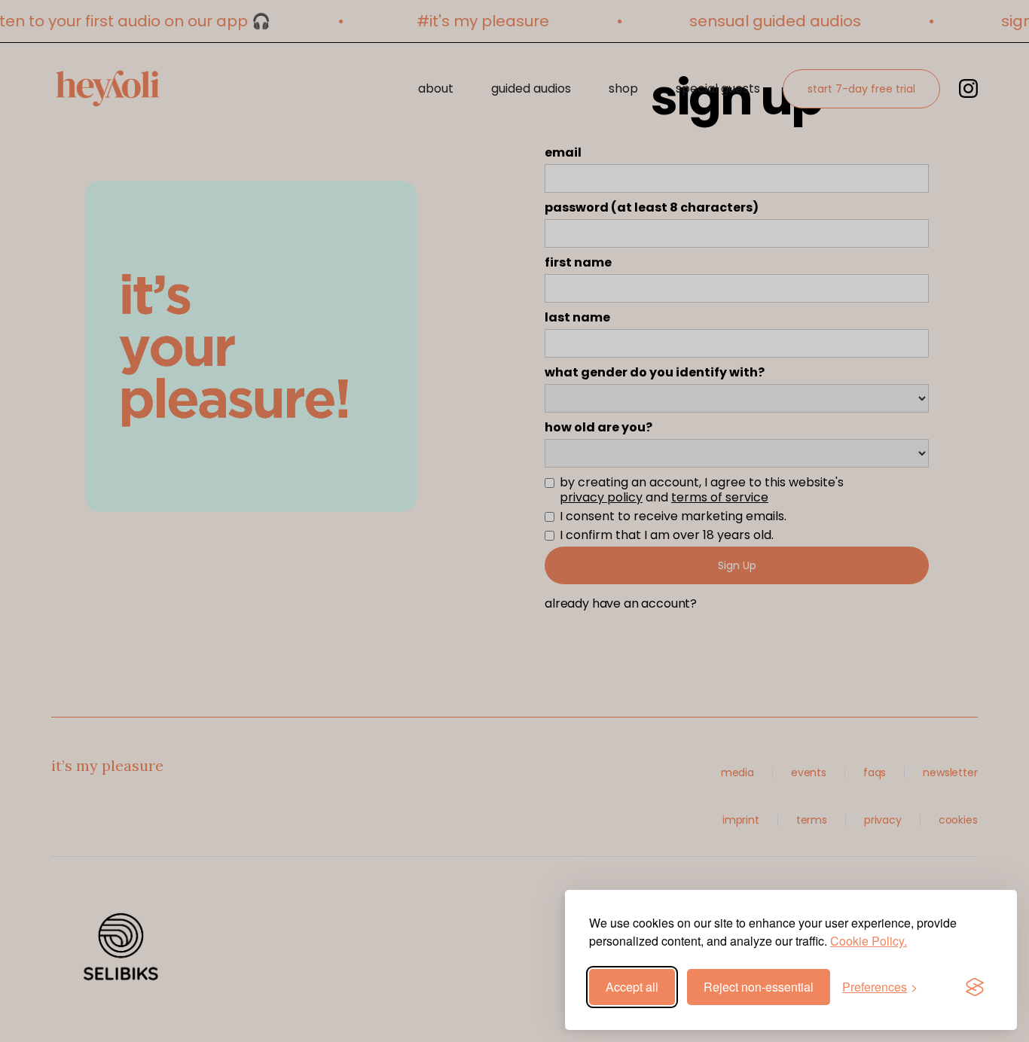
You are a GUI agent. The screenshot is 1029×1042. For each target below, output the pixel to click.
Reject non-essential (759, 986)
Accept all (632, 986)
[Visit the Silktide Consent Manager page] (975, 987)
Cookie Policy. (868, 940)
